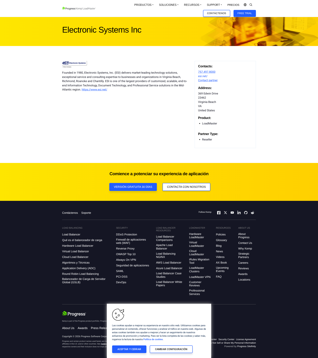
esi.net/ (203, 76)
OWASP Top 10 (126, 254)
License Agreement (246, 339)
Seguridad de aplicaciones (132, 265)
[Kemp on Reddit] (252, 213)
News (219, 251)
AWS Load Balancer (168, 262)
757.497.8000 (206, 72)
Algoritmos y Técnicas (76, 262)
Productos (143, 4)
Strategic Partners (243, 255)
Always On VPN (126, 259)
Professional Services (197, 292)
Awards (242, 274)
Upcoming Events (222, 269)
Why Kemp (245, 248)
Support (213, 4)
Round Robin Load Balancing (80, 273)
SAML (120, 271)
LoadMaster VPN (200, 277)
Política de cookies (153, 339)
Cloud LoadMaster (196, 252)
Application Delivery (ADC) (78, 268)
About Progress (243, 235)
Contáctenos (216, 13)
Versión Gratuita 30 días (133, 186)
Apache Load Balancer (164, 247)
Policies (221, 234)
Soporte (86, 212)
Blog (219, 245)
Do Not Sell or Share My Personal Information (232, 342)
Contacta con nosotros (186, 186)
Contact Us (245, 243)
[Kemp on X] (225, 213)
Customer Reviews (195, 284)
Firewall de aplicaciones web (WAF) (131, 241)
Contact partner (208, 80)
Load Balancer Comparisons (165, 238)
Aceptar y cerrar (129, 349)
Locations (244, 279)
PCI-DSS (122, 276)
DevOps (121, 282)
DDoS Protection (126, 234)
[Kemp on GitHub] (245, 213)
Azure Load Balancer (169, 268)
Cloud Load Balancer (75, 257)
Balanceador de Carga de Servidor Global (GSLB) (84, 280)
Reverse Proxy (125, 248)
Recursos (191, 4)
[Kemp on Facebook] (218, 213)
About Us (68, 328)
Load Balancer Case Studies (169, 275)
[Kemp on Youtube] (232, 213)
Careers (243, 262)
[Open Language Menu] (245, 5)
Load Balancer (71, 234)
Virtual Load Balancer (75, 251)
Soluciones (168, 4)
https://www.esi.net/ (94, 89)
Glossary (221, 240)
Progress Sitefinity (246, 346)
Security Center (226, 339)
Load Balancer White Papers (169, 283)
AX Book (221, 262)
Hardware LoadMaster (196, 235)
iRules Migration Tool (199, 261)
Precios (233, 5)
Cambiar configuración (171, 349)
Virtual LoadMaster (196, 244)
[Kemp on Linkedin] (239, 213)
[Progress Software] (74, 314)
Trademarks (105, 344)
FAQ (219, 276)
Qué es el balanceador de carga (82, 240)
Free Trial (245, 13)
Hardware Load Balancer (77, 245)
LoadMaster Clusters (196, 269)
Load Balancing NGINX (165, 255)
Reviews (243, 268)
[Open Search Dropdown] (251, 5)
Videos (220, 257)
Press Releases (101, 328)
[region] (159, 331)
